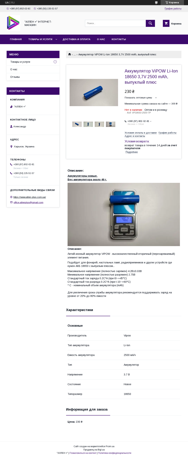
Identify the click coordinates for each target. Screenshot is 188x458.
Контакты (119, 39)
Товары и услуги (40, 39)
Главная (16, 39)
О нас (101, 39)
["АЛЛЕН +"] (13, 29)
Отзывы (15, 76)
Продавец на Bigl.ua (94, 449)
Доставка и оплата (76, 39)
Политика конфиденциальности (114, 453)
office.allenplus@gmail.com (28, 202)
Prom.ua (110, 446)
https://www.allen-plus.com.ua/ (29, 197)
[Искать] (150, 23)
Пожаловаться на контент (83, 453)
